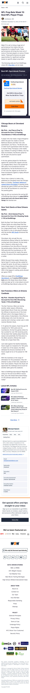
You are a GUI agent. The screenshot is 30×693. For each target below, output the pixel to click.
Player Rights (15, 627)
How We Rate (15, 597)
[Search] (23, 3)
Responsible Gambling (15, 600)
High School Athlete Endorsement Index (15, 580)
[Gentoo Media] (8, 648)
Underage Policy (15, 624)
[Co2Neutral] (19, 653)
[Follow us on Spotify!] (21, 557)
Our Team (15, 594)
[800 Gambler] (21, 648)
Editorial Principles (15, 615)
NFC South (15, 232)
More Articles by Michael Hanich (12, 454)
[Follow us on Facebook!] (5, 557)
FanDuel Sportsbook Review (13, 88)
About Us (15, 589)
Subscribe (15, 520)
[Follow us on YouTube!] (13, 557)
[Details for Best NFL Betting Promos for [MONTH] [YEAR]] (5, 391)
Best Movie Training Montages (15, 577)
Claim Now (14, 106)
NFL (7, 7)
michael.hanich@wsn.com (11, 460)
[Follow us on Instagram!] (17, 557)
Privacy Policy (15, 618)
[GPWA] (10, 653)
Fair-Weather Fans (15, 574)
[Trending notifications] (18, 2)
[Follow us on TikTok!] (25, 557)
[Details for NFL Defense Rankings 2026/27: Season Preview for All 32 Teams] (5, 399)
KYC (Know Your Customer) (15, 630)
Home (2, 7)
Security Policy (15, 633)
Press (15, 603)
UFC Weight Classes (15, 571)
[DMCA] (7, 643)
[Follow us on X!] (9, 557)
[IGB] (23, 643)
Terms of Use (15, 621)
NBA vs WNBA (15, 568)
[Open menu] (27, 2)
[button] (27, 3)
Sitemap (15, 606)
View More (13, 420)
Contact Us (15, 592)
